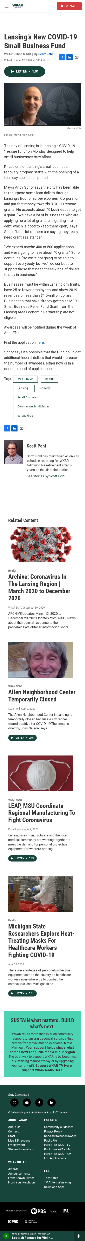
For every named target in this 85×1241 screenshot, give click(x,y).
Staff (11, 1136)
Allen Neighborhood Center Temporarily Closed (42, 696)
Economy (45, 388)
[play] (6, 1236)
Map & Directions (19, 1140)
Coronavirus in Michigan (34, 406)
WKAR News (25, 379)
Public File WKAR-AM (57, 1154)
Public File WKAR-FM (57, 1149)
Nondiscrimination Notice (60, 1136)
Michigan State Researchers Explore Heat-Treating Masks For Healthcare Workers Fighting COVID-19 (41, 940)
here (40, 342)
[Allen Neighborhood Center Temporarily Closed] (40, 660)
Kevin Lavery (15, 829)
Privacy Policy (53, 1131)
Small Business (28, 397)
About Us (14, 1127)
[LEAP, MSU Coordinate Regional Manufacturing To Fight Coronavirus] (40, 773)
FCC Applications (55, 1158)
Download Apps (54, 1187)
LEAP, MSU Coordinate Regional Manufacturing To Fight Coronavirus (41, 813)
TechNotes (51, 1178)
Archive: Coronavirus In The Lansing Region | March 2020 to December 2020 (39, 587)
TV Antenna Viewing (57, 1182)
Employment (16, 1144)
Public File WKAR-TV (57, 1144)
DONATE (71, 6)
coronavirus (25, 415)
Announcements (19, 1173)
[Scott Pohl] (13, 452)
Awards (13, 1169)
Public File (50, 1140)
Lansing (23, 388)
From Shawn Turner (21, 1178)
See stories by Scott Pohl (46, 476)
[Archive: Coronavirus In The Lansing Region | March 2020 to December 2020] (40, 544)
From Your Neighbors (22, 1182)
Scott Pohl (45, 54)
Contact (13, 1131)
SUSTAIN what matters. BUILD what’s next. (42, 1023)
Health (49, 379)
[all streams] (79, 1236)
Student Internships (21, 1149)
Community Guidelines (58, 1127)
